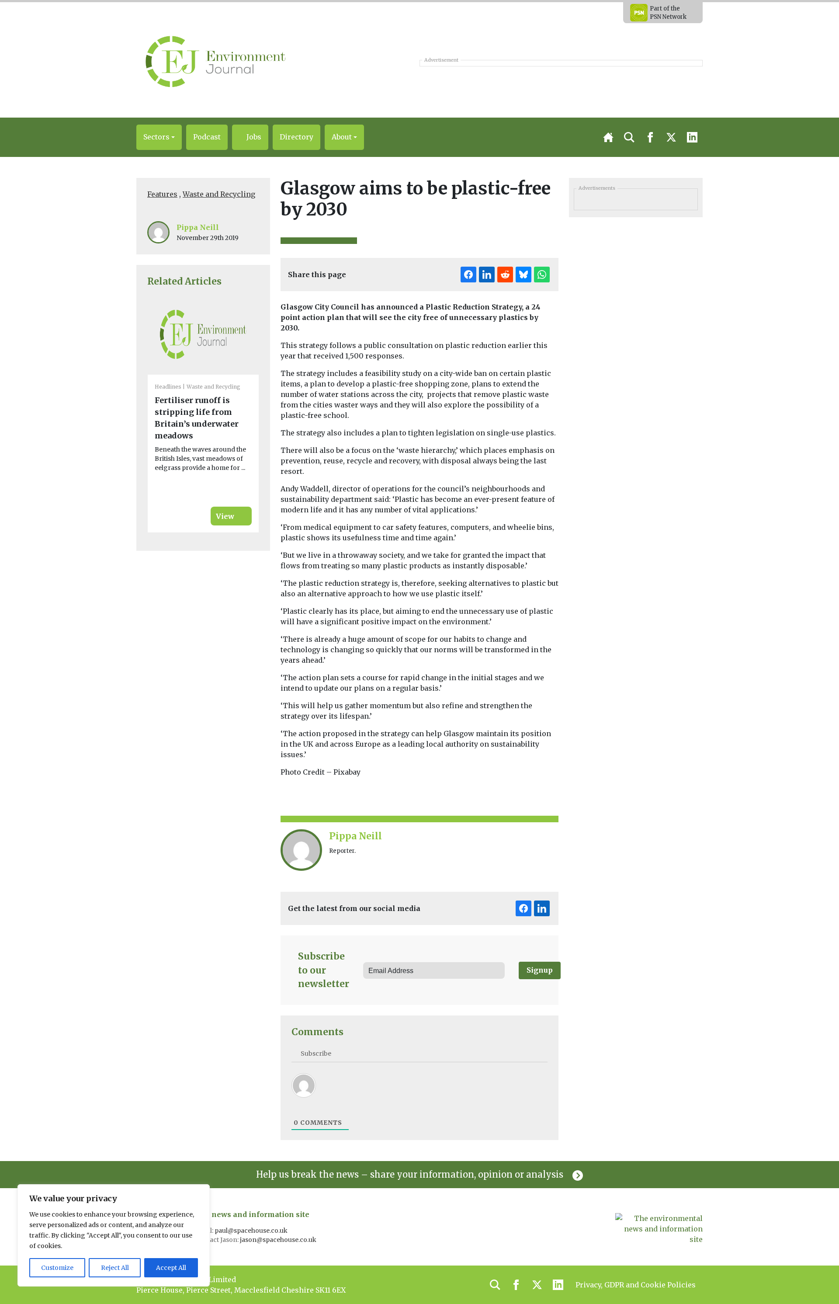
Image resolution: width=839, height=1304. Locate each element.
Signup (540, 970)
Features (162, 194)
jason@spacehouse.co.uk (279, 1240)
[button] (159, 137)
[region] (113, 1235)
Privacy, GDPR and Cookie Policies (636, 1284)
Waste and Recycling (219, 194)
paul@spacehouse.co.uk (252, 1230)
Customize (57, 1268)
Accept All (171, 1268)
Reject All (115, 1268)
